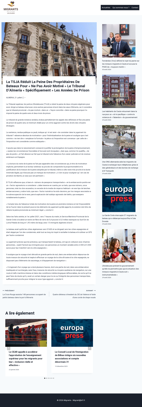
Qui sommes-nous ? (120, 7)
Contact (135, 7)
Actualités (106, 7)
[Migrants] (11, 7)
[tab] (44, 378)
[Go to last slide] (8, 347)
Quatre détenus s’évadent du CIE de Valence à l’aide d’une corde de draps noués (74, 294)
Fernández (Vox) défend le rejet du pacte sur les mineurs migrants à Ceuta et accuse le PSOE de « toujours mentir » (120, 63)
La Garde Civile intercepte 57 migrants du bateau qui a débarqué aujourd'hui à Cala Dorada (119, 218)
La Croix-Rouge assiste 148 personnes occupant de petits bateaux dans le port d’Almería (24, 294)
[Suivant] (89, 347)
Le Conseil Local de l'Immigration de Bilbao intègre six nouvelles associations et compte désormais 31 (71, 357)
